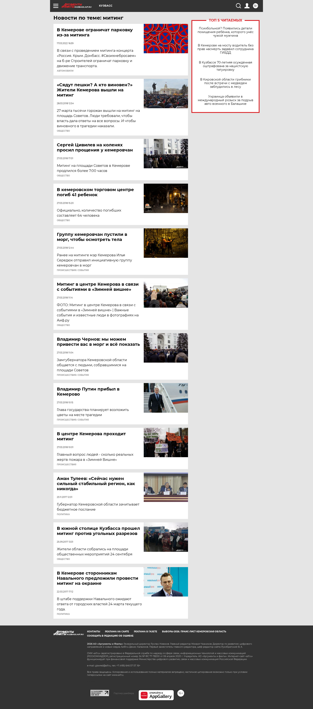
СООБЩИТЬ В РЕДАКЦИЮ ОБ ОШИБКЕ (110, 635)
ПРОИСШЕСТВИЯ (66, 465)
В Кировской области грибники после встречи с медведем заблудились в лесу (225, 83)
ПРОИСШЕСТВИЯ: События (73, 270)
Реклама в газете (145, 631)
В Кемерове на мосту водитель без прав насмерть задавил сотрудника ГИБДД (225, 49)
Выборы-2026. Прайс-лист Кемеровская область (194, 631)
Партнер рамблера (124, 693)
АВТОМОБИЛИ (65, 71)
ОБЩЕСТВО (63, 131)
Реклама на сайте (117, 631)
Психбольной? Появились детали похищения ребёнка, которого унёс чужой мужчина (226, 32)
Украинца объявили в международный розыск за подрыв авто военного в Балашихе (225, 100)
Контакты (93, 631)
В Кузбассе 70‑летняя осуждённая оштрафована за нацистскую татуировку (225, 66)
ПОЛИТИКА (63, 514)
